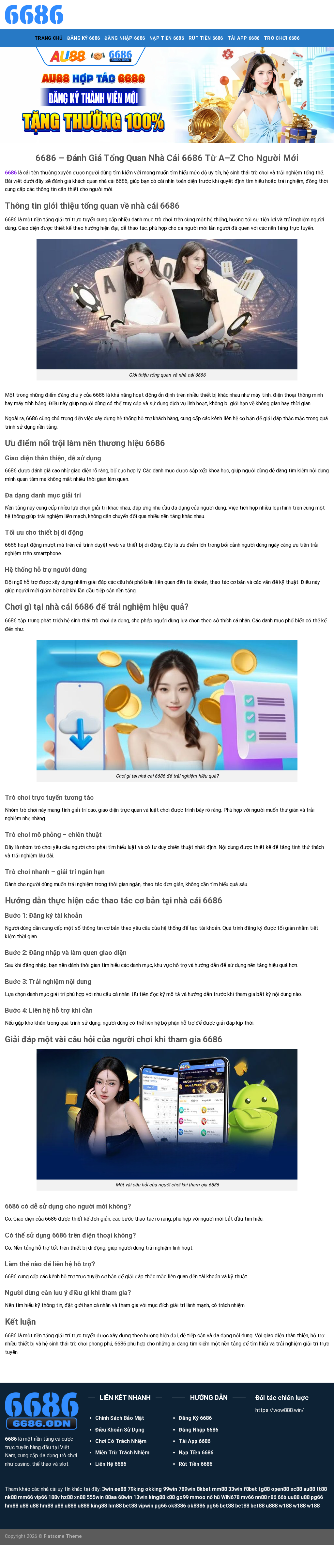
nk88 (11, 1497)
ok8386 (177, 1506)
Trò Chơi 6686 (281, 38)
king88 (157, 1497)
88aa (111, 1497)
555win (95, 1497)
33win (235, 1489)
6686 (11, 173)
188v (54, 1497)
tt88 (321, 1489)
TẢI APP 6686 (243, 38)
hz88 (67, 1497)
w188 (285, 1506)
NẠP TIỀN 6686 (166, 38)
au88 (309, 1489)
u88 (305, 1497)
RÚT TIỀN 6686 (206, 38)
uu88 (293, 1497)
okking (153, 1489)
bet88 (130, 1506)
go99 (182, 1497)
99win (170, 1489)
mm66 (25, 1497)
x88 (170, 1497)
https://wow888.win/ (279, 1410)
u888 (70, 1506)
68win (125, 1497)
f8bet (250, 1489)
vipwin (145, 1506)
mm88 (219, 1489)
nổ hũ (213, 1497)
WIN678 (230, 1497)
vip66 (40, 1497)
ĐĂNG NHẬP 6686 (124, 38)
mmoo (197, 1497)
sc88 (296, 1489)
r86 (272, 1497)
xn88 (79, 1497)
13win (140, 1497)
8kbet (204, 1489)
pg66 (317, 1497)
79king (136, 1489)
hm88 (11, 1506)
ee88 (120, 1489)
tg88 (264, 1489)
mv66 (247, 1497)
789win (186, 1489)
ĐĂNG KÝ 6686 (83, 38)
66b (282, 1497)
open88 (280, 1489)
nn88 (261, 1497)
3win (107, 1489)
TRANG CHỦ (49, 38)
